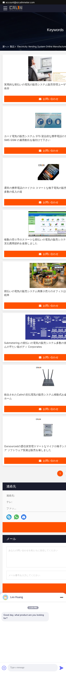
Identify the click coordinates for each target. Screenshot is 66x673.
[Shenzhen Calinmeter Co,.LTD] (15, 8)
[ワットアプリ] (16, 517)
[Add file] (4, 667)
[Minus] (61, 597)
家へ (5, 46)
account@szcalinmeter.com (20, 2)
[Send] (61, 667)
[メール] (24, 517)
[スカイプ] (9, 517)
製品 (12, 46)
